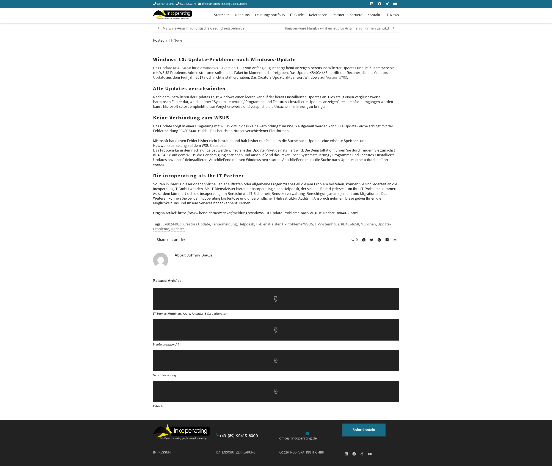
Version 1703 (336, 77)
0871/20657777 (187, 4)
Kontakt (373, 15)
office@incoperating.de (215, 4)
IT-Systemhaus (327, 224)
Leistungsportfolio (270, 15)
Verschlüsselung (164, 375)
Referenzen (318, 15)
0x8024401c (172, 224)
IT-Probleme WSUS (297, 224)
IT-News (392, 15)
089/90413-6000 (165, 4)
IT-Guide (297, 15)
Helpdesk (246, 224)
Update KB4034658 (175, 68)
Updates (178, 229)
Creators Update (196, 224)
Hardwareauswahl (166, 344)
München (368, 224)
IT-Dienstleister (268, 224)
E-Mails (158, 406)
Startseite (222, 15)
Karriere (356, 15)
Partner (338, 15)
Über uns (242, 15)
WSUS (225, 126)
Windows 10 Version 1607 (223, 68)
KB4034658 (350, 224)
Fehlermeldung (224, 224)
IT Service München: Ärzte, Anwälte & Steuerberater (189, 313)
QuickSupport (239, 4)
